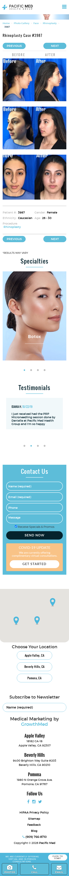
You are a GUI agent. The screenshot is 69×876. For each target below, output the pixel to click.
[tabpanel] (34, 315)
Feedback (34, 824)
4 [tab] (44, 370)
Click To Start (58, 857)
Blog (34, 831)
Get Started (34, 564)
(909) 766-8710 (36, 837)
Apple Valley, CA (34, 655)
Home (6, 23)
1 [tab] (24, 370)
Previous (14, 46)
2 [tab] (31, 370)
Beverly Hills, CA (34, 666)
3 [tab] (38, 370)
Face (36, 23)
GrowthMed (34, 724)
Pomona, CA (34, 678)
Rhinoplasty (50, 23)
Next (55, 46)
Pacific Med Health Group (16, 5)
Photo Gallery (21, 23)
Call (34, 872)
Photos (9, 872)
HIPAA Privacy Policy (34, 812)
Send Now (34, 535)
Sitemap (34, 818)
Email (59, 872)
